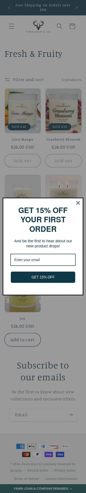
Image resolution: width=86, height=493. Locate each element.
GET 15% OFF (43, 277)
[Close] (78, 203)
